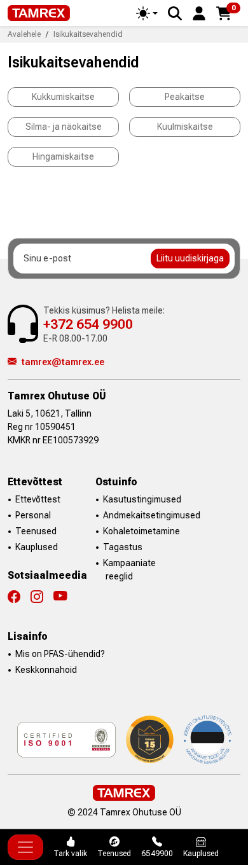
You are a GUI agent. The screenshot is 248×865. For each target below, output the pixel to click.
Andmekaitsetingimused (151, 515)
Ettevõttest (37, 499)
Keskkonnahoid (46, 670)
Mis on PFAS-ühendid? (60, 654)
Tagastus (122, 547)
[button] (199, 12)
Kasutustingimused (142, 499)
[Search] (175, 13)
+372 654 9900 (88, 324)
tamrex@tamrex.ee (63, 362)
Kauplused (36, 547)
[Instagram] (42, 596)
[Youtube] (60, 596)
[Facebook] (19, 596)
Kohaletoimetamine (141, 531)
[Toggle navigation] (25, 847)
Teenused (36, 531)
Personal (33, 515)
